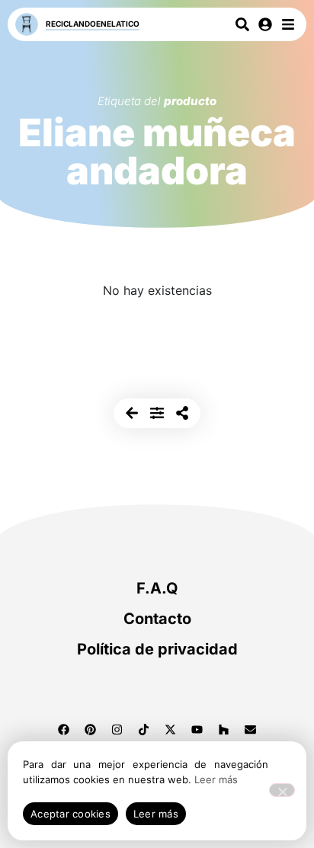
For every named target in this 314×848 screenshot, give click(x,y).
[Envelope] (250, 729)
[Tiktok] (144, 729)
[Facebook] (64, 729)
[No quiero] (282, 790)
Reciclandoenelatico (92, 23)
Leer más (216, 779)
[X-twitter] (170, 729)
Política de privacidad (157, 649)
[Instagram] (117, 729)
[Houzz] (224, 729)
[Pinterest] (90, 729)
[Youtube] (197, 729)
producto (190, 101)
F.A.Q (157, 588)
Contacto (157, 619)
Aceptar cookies (70, 814)
